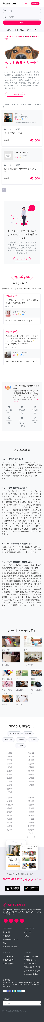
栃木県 (9, 782)
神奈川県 (8, 739)
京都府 (20, 746)
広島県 (9, 819)
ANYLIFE (27, 932)
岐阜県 (31, 771)
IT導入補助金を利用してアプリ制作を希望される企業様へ (32, 970)
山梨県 (31, 764)
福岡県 (31, 805)
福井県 (31, 760)
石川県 (31, 757)
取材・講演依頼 (30, 963)
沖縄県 (31, 830)
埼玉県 (21, 739)
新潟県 (9, 792)
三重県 (31, 782)
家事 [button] (29, 30)
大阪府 (33, 739)
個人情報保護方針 (10, 947)
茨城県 (9, 778)
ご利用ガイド (8, 956)
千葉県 (9, 789)
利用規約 (6, 936)
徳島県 (9, 826)
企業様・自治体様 (31, 956)
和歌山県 (9, 805)
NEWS (26, 936)
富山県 (31, 753)
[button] (9, 410)
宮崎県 (31, 823)
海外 (31, 833)
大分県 (31, 819)
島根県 (9, 812)
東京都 (28, 733)
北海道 (9, 753)
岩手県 (9, 760)
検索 (22, 23)
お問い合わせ (8, 963)
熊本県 (31, 815)
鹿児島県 (31, 826)
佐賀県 (31, 808)
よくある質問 (8, 960)
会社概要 (6, 932)
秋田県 (9, 767)
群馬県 (9, 785)
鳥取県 (9, 808)
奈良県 (9, 801)
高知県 (31, 801)
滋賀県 (31, 785)
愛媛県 (31, 798)
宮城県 (9, 764)
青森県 (9, 757)
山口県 (9, 823)
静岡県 (31, 774)
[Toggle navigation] (40, 3)
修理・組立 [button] (19, 30)
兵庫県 (9, 798)
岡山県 (9, 815)
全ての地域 (14, 733)
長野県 (31, 767)
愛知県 (31, 778)
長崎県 (31, 812)
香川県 (9, 830)
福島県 (9, 774)
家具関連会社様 (30, 960)
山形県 (9, 771)
